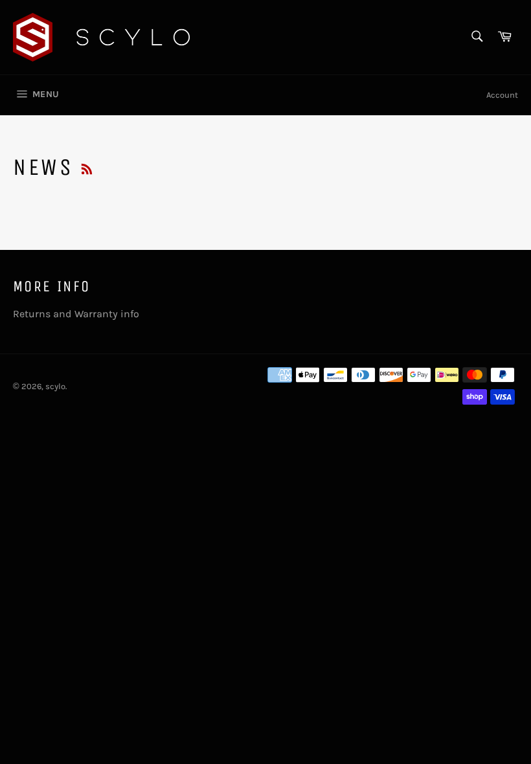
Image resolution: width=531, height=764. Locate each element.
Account (502, 95)
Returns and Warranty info (76, 314)
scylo (55, 386)
